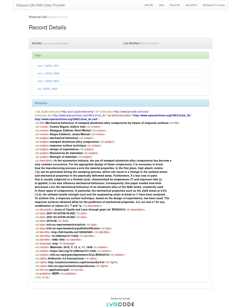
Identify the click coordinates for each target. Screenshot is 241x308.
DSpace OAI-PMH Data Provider (40, 4)
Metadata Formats (214, 5)
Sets (161, 5)
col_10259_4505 (48, 89)
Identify (149, 5)
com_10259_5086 (48, 73)
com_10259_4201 (48, 65)
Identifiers (191, 5)
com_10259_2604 (48, 81)
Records (175, 5)
